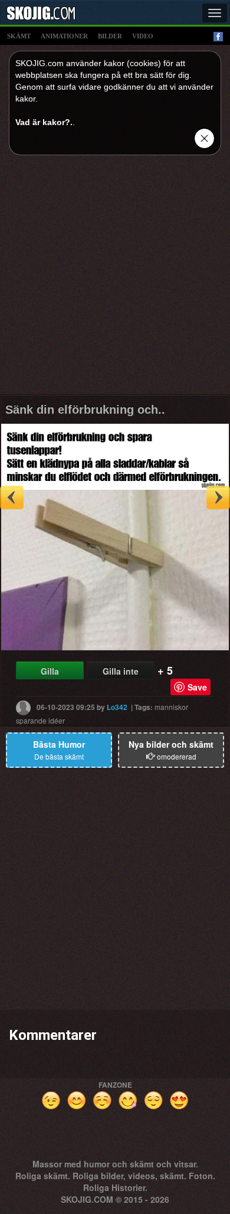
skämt (19, 36)
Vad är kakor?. (44, 122)
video (142, 36)
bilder (110, 36)
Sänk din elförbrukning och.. (85, 409)
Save (197, 687)
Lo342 (117, 707)
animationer (64, 36)
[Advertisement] (115, 279)
